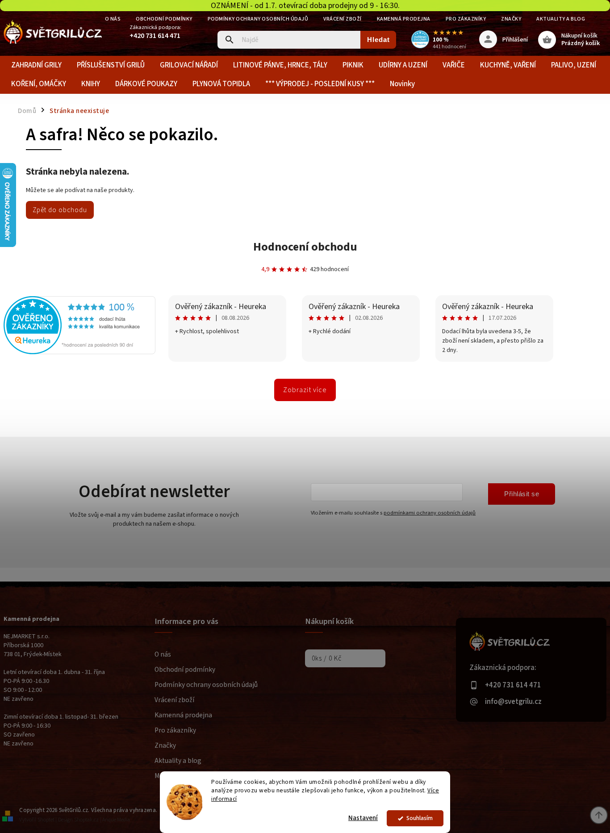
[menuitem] (36, 65)
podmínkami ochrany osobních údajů (430, 513)
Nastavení (363, 818)
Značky (511, 19)
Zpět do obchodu (60, 210)
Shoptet (46, 820)
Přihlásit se (521, 494)
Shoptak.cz (86, 820)
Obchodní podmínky (164, 19)
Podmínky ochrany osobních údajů (258, 19)
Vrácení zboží (342, 19)
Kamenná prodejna (403, 19)
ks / (327, 658)
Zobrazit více (305, 390)
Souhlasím (419, 818)
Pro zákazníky (466, 19)
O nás (113, 19)
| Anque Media (115, 820)
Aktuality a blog (560, 19)
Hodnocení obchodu (305, 247)
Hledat (378, 39)
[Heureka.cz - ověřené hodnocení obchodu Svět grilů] (79, 352)
